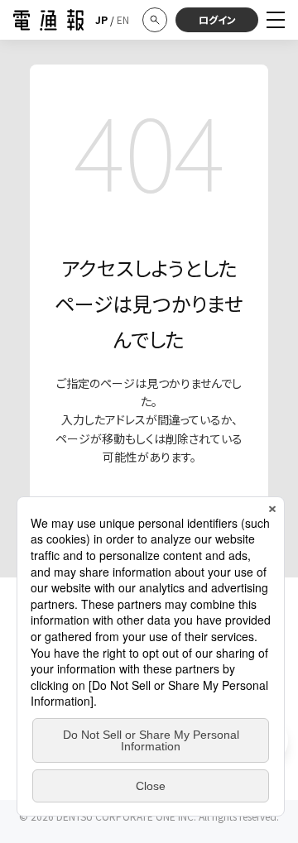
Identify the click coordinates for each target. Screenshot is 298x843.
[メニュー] (276, 20)
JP (101, 19)
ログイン (217, 19)
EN (123, 19)
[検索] (154, 19)
